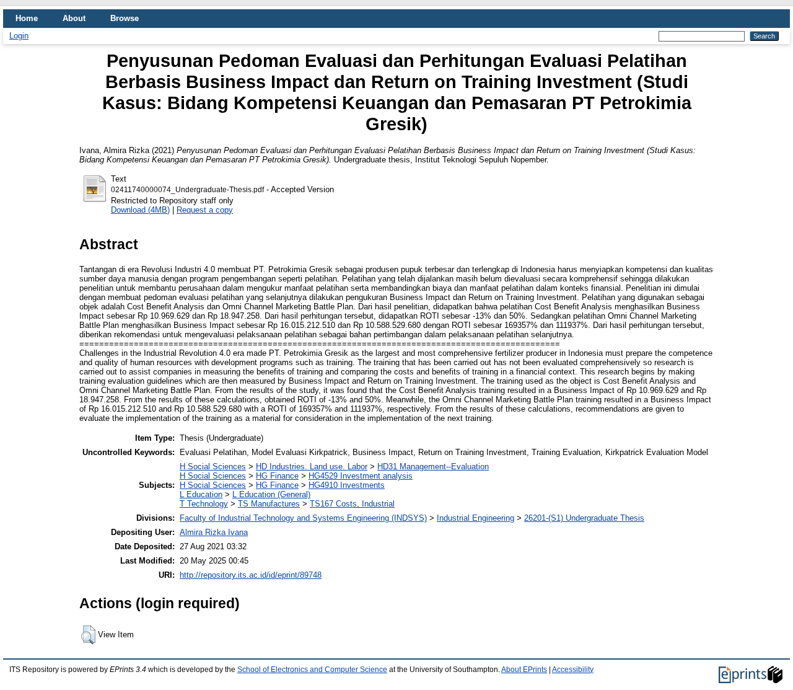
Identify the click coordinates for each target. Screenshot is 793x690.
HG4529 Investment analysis (361, 475)
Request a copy (205, 210)
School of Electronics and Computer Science (312, 669)
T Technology (204, 503)
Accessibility (573, 669)
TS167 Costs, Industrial (352, 503)
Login (18, 35)
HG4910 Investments (347, 485)
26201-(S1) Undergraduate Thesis (584, 518)
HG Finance (277, 475)
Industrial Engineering (475, 518)
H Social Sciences (213, 466)
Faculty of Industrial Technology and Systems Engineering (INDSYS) (303, 518)
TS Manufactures (269, 503)
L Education (201, 494)
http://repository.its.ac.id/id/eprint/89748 (251, 575)
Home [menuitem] (26, 18)
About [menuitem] (74, 18)
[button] (88, 635)
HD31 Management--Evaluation (433, 466)
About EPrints (524, 669)
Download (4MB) (140, 210)
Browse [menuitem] (124, 18)
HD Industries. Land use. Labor (311, 466)
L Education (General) (271, 494)
